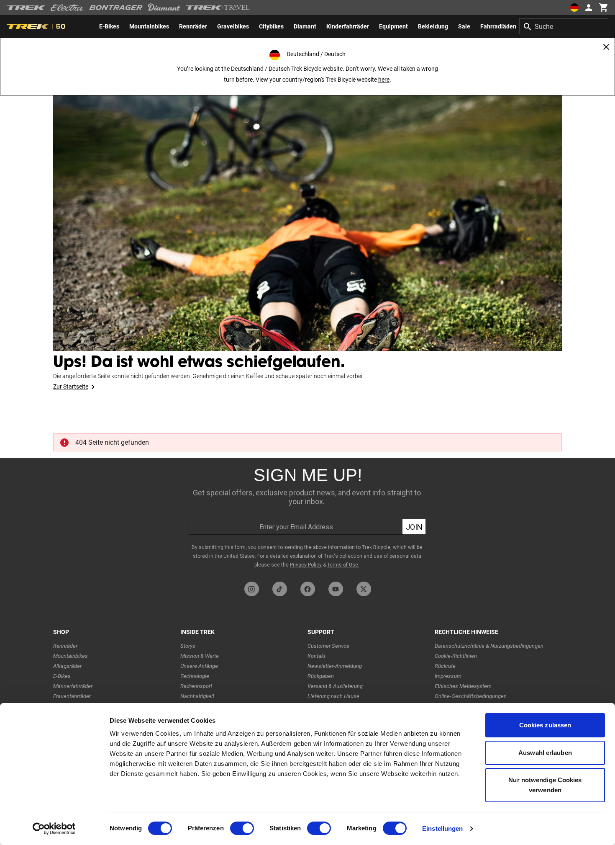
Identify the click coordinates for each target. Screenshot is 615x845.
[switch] (242, 828)
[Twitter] (363, 589)
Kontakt (316, 656)
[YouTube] (335, 589)
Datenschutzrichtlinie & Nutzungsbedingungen (489, 646)
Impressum (448, 676)
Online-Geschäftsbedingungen (471, 696)
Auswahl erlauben (545, 752)
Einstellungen (442, 828)
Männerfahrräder (72, 686)
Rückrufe (445, 666)
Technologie (194, 676)
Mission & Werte (199, 656)
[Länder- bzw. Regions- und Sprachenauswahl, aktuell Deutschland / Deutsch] (574, 7)
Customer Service (328, 646)
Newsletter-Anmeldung (335, 666)
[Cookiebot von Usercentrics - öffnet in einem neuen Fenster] (54, 828)
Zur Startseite (70, 386)
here (384, 79)
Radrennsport (196, 686)
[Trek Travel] (218, 7)
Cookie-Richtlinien (456, 656)
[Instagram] (251, 589)
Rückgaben (321, 676)
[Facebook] (307, 589)
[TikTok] (279, 589)
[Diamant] (164, 7)
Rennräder (65, 646)
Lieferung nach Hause (333, 696)
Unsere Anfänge (199, 666)
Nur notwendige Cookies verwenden (545, 784)
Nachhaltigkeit (197, 696)
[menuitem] (109, 26)
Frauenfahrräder (72, 696)
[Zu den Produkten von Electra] (67, 7)
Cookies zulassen (545, 725)
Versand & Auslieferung (335, 686)
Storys (187, 646)
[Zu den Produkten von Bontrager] (116, 7)
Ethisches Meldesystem (463, 686)
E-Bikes (62, 676)
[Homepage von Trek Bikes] (26, 7)
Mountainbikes (70, 656)
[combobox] (563, 26)
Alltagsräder (67, 666)
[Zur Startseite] (307, 209)
